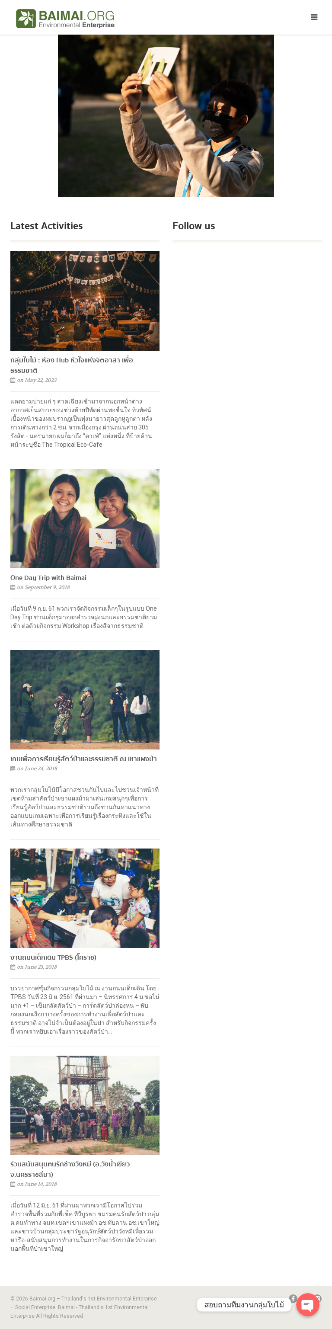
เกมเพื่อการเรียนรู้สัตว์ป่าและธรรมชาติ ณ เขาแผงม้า (83, 759)
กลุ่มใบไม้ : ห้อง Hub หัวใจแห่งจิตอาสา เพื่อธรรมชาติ (71, 365)
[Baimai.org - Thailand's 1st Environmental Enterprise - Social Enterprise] (85, 18)
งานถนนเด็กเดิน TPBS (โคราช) (53, 957)
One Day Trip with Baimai (48, 577)
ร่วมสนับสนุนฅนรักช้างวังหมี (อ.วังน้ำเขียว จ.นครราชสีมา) (70, 1169)
